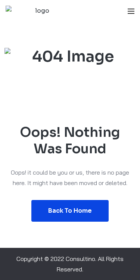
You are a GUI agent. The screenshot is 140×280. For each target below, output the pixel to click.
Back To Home (69, 211)
